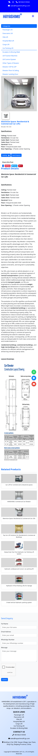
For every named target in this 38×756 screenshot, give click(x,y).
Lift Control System (9, 59)
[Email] (34, 384)
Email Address (6, 632)
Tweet (15, 166)
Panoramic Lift (8, 33)
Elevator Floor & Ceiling (11, 70)
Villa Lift (5, 37)
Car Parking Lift (8, 48)
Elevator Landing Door (10, 74)
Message (4, 648)
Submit (4, 679)
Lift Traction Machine (10, 56)
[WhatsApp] (34, 372)
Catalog (4, 155)
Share (8, 166)
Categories (6, 26)
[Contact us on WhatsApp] (13, 2)
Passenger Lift (8, 30)
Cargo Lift (6, 44)
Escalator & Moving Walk (11, 52)
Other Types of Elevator (11, 63)
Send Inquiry (16, 155)
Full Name (4, 624)
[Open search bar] (19, 9)
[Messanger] (34, 378)
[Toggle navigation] (33, 16)
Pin (21, 166)
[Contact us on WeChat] (9, 2)
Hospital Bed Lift (8, 41)
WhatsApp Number (7, 640)
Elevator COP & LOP (9, 67)
